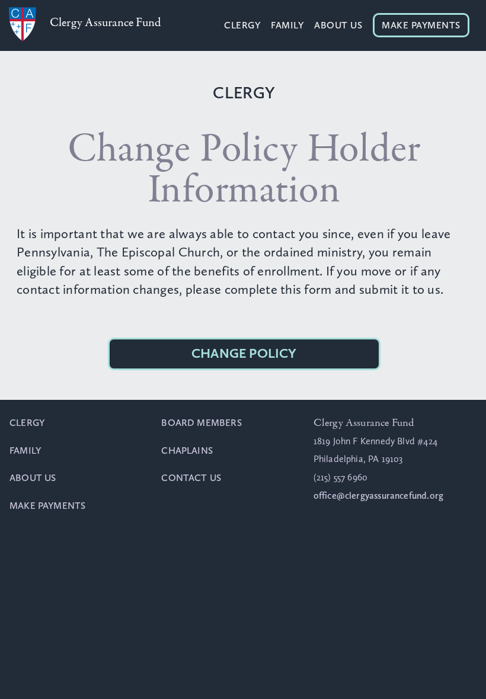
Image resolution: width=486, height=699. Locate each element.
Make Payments (421, 25)
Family (287, 25)
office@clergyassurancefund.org (378, 495)
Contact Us (191, 477)
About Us (338, 25)
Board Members (201, 422)
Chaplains (187, 450)
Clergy (242, 25)
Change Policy (243, 353)
